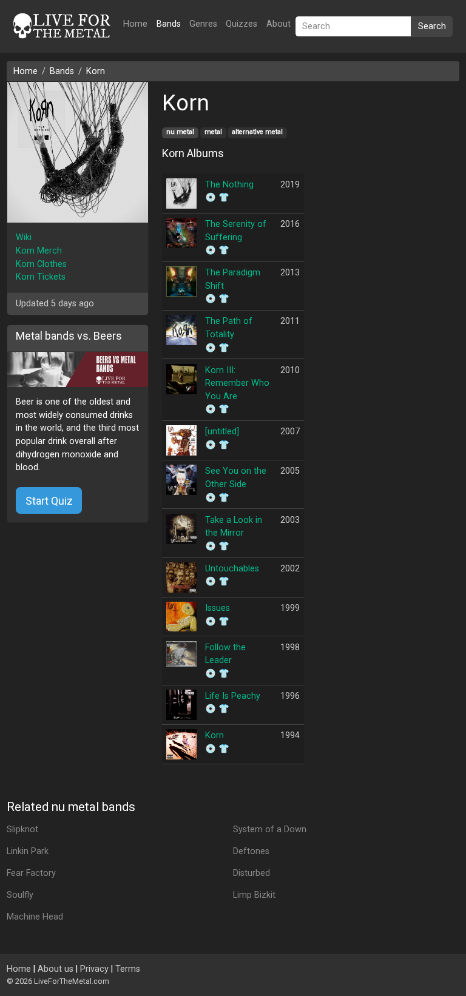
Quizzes (241, 24)
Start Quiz (49, 500)
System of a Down (269, 829)
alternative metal (257, 132)
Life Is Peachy (232, 696)
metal (213, 132)
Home (135, 24)
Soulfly (20, 895)
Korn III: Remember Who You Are (237, 383)
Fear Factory (31, 873)
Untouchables (232, 569)
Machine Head (35, 917)
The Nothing (229, 185)
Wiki (24, 237)
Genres (203, 24)
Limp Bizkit (254, 895)
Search (432, 26)
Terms (127, 969)
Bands (169, 24)
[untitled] (222, 431)
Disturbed (251, 873)
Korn (95, 71)
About (278, 24)
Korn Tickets (41, 277)
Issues (217, 608)
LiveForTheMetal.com (71, 981)
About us (55, 969)
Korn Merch (39, 251)
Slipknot (22, 829)
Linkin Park (28, 851)
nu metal (180, 132)
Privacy (94, 969)
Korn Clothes (41, 264)
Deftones (251, 851)
